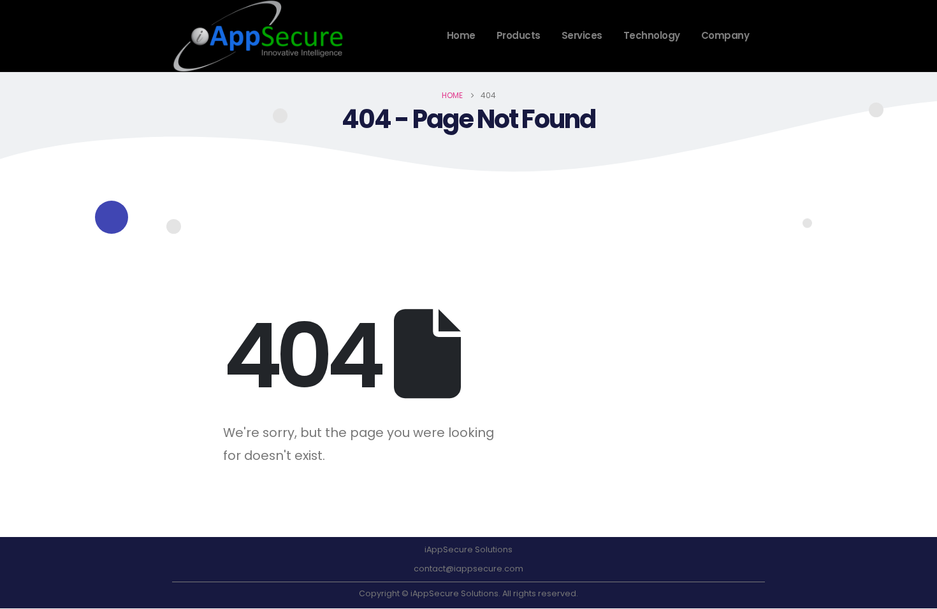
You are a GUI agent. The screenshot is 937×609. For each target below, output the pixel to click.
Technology (651, 35)
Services (582, 35)
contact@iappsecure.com (468, 568)
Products (519, 35)
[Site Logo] (258, 36)
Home (461, 35)
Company (725, 35)
